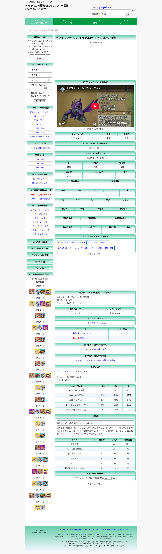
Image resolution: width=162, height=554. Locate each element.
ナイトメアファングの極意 (95, 323)
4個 (42, 164)
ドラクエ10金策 (95, 21)
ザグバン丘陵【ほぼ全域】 (98, 242)
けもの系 (45, 210)
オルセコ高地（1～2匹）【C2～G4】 (72, 242)
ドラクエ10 (67, 21)
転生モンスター (40, 179)
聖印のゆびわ (85, 338)
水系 (34, 234)
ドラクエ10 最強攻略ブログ (104, 529)
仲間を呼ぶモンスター (39, 183)
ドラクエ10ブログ (123, 21)
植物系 (42, 218)
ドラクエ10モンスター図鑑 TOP (39, 21)
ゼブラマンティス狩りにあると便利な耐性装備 (95, 360)
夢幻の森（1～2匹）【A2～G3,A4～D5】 (73, 248)
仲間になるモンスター (39, 136)
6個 (42, 168)
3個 (37, 164)
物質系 (35, 222)
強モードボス (40, 116)
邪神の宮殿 (40, 132)
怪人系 (33, 230)
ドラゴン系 (37, 214)
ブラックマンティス (65, 371)
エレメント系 (43, 230)
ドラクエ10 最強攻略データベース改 (74, 529)
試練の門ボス (40, 120)
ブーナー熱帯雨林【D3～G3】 (102, 248)
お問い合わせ (123, 529)
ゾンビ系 (35, 226)
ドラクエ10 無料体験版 (40, 199)
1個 (37, 159)
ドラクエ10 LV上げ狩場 (40, 148)
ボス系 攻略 (43, 234)
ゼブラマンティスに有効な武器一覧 (95, 349)
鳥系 (36, 218)
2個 (42, 159)
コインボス (40, 124)
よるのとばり (85, 333)
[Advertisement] (95, 61)
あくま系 (44, 226)
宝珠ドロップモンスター (40, 112)
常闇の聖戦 (40, 128)
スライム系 (35, 210)
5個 (37, 168)
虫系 (45, 214)
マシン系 (43, 222)
